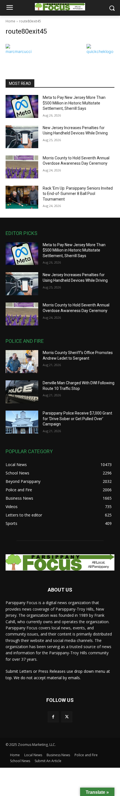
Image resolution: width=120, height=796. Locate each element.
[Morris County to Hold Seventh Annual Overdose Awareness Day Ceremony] (22, 166)
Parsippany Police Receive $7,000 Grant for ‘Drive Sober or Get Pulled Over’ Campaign (77, 418)
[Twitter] (66, 716)
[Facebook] (53, 716)
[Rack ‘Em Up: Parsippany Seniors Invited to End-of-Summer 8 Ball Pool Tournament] (22, 197)
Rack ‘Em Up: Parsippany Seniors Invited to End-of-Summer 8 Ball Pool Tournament (78, 193)
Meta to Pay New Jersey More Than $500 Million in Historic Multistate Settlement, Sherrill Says (74, 103)
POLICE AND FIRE (25, 341)
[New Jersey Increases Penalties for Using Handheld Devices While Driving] (22, 136)
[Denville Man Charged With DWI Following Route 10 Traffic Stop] (22, 391)
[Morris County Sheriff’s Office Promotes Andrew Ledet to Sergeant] (22, 361)
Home (10, 21)
